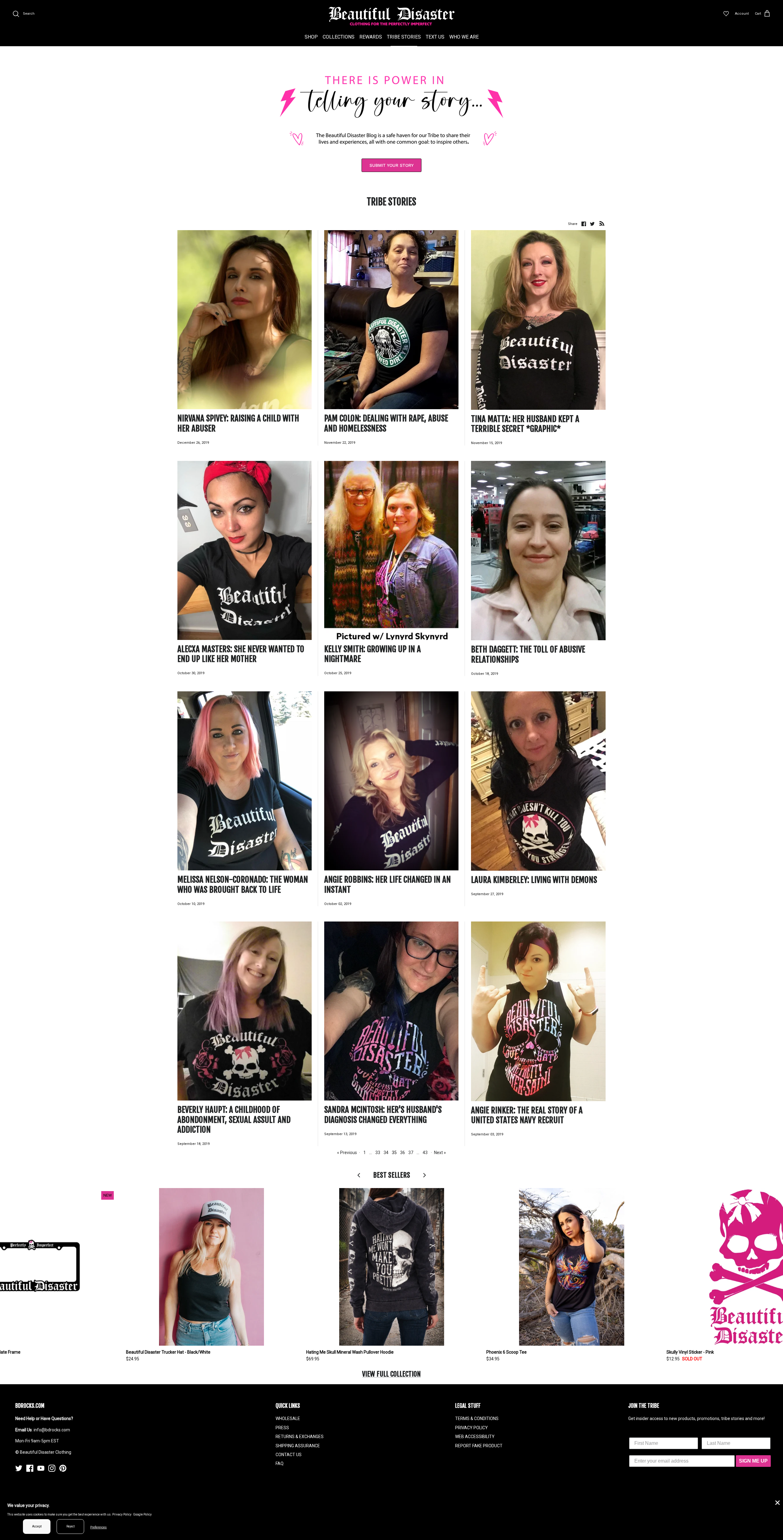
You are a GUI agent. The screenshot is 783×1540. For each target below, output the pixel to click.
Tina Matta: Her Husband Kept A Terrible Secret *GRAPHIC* (525, 424)
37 (410, 1152)
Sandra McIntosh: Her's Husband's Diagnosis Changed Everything (383, 1115)
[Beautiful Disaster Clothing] (391, 16)
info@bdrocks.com (52, 1429)
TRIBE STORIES (404, 37)
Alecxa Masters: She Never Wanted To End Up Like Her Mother (240, 654)
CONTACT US (289, 1454)
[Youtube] (40, 1468)
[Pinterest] (62, 1468)
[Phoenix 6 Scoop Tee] (571, 1267)
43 (425, 1152)
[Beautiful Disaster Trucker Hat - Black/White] (211, 1267)
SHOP (311, 37)
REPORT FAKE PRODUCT (479, 1445)
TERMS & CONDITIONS (477, 1418)
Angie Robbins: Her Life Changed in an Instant (387, 884)
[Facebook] (29, 1468)
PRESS (282, 1427)
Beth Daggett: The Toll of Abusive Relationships (528, 654)
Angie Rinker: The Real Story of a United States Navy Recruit (527, 1115)
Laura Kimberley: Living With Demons (534, 880)
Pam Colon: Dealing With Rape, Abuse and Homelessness (386, 423)
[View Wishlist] (726, 14)
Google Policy (142, 1514)
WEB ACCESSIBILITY (475, 1436)
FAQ (280, 1463)
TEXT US (435, 37)
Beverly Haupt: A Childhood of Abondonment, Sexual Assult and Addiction (234, 1120)
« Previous (347, 1152)
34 (386, 1152)
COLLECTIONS (338, 37)
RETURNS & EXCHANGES (300, 1436)
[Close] (777, 1502)
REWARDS (370, 37)
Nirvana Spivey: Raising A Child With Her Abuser (238, 423)
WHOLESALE (288, 1418)
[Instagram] (51, 1468)
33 (377, 1152)
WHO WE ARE (464, 37)
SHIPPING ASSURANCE (298, 1445)
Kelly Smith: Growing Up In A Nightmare (372, 654)
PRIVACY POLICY (471, 1427)
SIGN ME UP (753, 1460)
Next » (440, 1152)
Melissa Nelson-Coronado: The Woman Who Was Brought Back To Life (242, 884)
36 (402, 1152)
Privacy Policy (122, 1514)
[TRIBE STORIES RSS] (602, 223)
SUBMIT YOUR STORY (391, 165)
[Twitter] (18, 1468)
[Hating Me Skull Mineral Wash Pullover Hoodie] (391, 1267)
